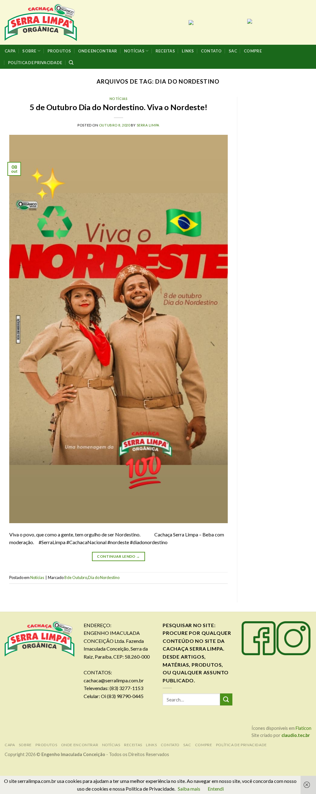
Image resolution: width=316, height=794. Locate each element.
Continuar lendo (118, 556)
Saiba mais (189, 789)
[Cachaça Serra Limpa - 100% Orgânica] (41, 22)
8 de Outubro (75, 577)
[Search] (71, 62)
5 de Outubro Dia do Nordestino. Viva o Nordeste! (118, 107)
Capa (10, 50)
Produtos (59, 50)
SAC (233, 50)
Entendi (216, 789)
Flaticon (303, 728)
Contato (211, 50)
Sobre (29, 50)
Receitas (165, 50)
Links (188, 50)
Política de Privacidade (35, 62)
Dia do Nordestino (103, 577)
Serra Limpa (148, 125)
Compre (253, 50)
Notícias (134, 50)
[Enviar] (226, 699)
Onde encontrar (97, 50)
